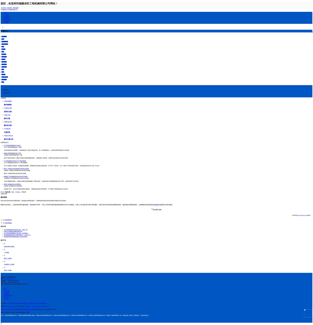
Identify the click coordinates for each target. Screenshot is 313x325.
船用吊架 (4, 67)
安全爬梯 (4, 62)
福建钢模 (34, 309)
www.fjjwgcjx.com (303, 215)
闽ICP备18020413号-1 (12, 306)
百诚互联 (27, 306)
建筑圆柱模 (8, 220)
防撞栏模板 (4, 41)
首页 (5, 12)
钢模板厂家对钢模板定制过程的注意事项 (15, 176)
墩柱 (2, 69)
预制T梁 (3, 54)
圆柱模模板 (8, 223)
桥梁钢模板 (19, 309)
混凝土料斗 (4, 77)
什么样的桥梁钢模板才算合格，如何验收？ (16, 233)
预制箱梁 (4, 56)
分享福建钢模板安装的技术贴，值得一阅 (15, 229)
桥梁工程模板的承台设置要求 (12, 184)
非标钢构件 (4, 44)
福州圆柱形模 (157, 205)
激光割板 (4, 79)
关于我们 (3, 8)
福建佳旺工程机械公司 (7, 309)
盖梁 (2, 72)
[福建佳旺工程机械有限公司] (9, 9)
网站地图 (15, 8)
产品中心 (6, 14)
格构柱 (3, 74)
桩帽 (2, 82)
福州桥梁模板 (27, 309)
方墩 (2, 39)
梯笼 (2, 51)
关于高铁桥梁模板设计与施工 (12, 145)
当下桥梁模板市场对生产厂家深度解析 (15, 161)
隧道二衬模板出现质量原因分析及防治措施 (16, 168)
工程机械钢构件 (33, 303)
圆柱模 (3, 59)
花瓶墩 (3, 49)
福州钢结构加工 (42, 303)
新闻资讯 (6, 17)
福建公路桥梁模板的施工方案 (12, 153)
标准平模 (4, 64)
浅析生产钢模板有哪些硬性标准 (13, 231)
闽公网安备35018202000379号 (40, 306)
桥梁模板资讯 (8, 19)
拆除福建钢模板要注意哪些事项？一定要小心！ (17, 235)
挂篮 (2, 46)
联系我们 (9, 8)
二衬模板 (6, 16)
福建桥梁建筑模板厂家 (22, 303)
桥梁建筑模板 (11, 303)
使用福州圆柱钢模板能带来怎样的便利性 (15, 236)
